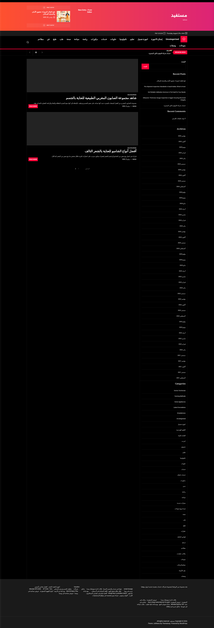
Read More (33, 106)
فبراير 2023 (182, 282)
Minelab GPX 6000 (35, 589)
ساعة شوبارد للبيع (164, 604)
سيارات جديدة (181, 503)
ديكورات (94, 39)
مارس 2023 (182, 276)
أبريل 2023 (182, 271)
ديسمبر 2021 (182, 355)
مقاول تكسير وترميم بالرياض (63, 589)
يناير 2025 (183, 158)
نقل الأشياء (182, 570)
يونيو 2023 (182, 260)
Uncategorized (172, 39)
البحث (183, 62)
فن (48, 39)
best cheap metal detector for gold (159, 602)
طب (61, 39)
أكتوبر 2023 (182, 237)
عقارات (183, 531)
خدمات (104, 39)
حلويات (113, 39)
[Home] (184, 39)
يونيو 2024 (182, 198)
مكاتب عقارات (181, 554)
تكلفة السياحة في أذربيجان (100, 591)
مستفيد (179, 15)
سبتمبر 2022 (182, 310)
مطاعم (41, 39)
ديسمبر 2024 (182, 164)
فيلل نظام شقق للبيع (115, 591)
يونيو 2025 (182, 147)
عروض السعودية (152, 600)
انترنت (184, 441)
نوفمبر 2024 (182, 170)
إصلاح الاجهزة (156, 39)
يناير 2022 (183, 350)
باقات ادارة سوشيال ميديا (168, 600)
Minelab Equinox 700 (177, 604)
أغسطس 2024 (181, 186)
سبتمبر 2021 (182, 372)
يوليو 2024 (182, 192)
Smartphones (181, 413)
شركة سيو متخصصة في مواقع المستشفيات (105, 595)
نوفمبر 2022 (182, 299)
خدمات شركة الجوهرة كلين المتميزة (175, 105)
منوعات (182, 45)
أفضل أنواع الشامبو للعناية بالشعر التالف (110, 151)
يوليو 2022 (182, 321)
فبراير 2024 (182, 220)
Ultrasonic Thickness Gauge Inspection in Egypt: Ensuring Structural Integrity (164, 99)
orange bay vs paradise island (117, 593)
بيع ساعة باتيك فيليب (152, 604)
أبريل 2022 (182, 333)
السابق (87, 169)
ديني (184, 486)
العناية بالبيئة (182, 435)
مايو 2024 (183, 203)
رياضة (85, 39)
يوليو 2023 (182, 254)
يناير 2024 (183, 226)
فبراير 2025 (182, 153)
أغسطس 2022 (181, 316)
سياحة (76, 39)
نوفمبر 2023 (182, 231)
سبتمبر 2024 (182, 181)
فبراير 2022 (182, 344)
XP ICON (45, 589)
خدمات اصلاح (182, 475)
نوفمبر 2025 (182, 136)
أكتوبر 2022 (182, 305)
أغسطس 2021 (181, 378)
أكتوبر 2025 (182, 141)
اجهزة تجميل (143, 39)
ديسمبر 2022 (182, 293)
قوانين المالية (181, 537)
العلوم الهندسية (181, 430)
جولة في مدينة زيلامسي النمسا (112, 589)
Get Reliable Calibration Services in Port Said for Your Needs (167, 92)
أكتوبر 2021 (182, 366)
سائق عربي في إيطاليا (173, 606)
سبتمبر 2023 (182, 243)
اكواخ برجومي (123, 595)
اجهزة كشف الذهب (54, 587)
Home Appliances (180, 402)
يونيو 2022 (182, 327)
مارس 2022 (182, 338)
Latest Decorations (180, 407)
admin (134, 106)
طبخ (54, 39)
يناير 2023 (183, 288)
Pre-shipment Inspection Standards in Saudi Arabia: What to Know (165, 86)
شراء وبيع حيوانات (180, 509)
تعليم (132, 39)
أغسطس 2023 (181, 248)
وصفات (173, 45)
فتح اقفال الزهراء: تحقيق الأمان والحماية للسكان (43, 13)
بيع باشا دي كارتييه (59, 591)
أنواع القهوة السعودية (46, 591)
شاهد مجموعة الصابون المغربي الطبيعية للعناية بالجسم (101, 98)
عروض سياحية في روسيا (66, 593)
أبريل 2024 (182, 209)
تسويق (183, 447)
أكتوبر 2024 (182, 175)
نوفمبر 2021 (182, 361)
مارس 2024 (182, 215)
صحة (69, 39)
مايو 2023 (183, 265)
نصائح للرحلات (181, 565)
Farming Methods (180, 396)
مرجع (184, 542)
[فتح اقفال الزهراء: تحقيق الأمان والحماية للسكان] (63, 16)
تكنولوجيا (123, 39)
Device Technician (180, 390)
